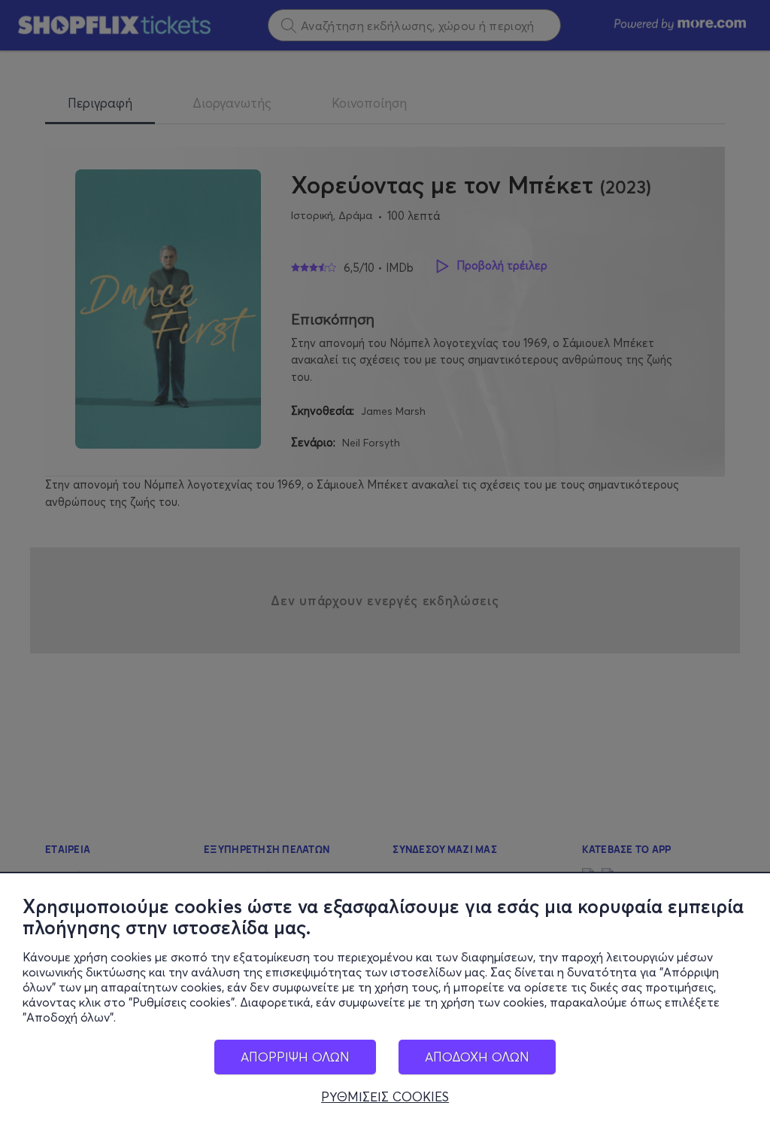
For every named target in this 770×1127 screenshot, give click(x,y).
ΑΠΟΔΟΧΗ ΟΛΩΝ (477, 1057)
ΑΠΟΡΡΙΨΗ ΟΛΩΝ (295, 1057)
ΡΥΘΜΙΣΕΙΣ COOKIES (385, 1096)
